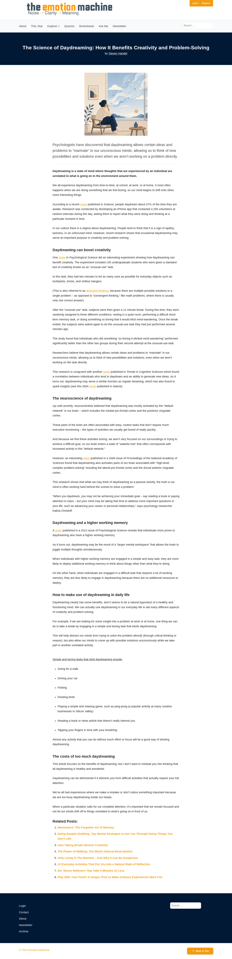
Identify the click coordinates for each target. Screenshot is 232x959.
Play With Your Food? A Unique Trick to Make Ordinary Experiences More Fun (110, 877)
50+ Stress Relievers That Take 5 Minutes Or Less (91, 870)
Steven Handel (118, 53)
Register (206, 3)
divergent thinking (97, 290)
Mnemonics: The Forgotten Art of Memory (86, 827)
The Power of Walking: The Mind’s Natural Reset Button (95, 851)
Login (22, 905)
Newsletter (119, 26)
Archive (23, 931)
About (22, 26)
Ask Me (103, 26)
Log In (195, 3)
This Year (37, 26)
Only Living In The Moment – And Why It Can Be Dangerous (98, 858)
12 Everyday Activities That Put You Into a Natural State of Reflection (104, 864)
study (83, 204)
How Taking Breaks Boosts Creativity (83, 845)
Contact (24, 912)
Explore (52, 26)
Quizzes (69, 26)
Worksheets (86, 26)
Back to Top (202, 951)
